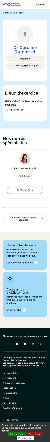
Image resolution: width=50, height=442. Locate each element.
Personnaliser (25, 438)
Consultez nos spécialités (19, 262)
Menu (38, 4)
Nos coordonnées (11, 420)
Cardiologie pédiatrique (25, 65)
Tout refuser (35, 434)
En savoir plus (13, 309)
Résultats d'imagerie (12, 408)
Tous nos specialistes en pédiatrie (23, 218)
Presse (6, 398)
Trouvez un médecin (14, 13)
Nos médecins (9, 378)
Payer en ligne (9, 403)
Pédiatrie (25, 58)
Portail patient (9, 388)
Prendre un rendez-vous (14, 383)
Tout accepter (17, 434)
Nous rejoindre (10, 393)
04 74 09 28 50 (16, 110)
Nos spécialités (10, 373)
